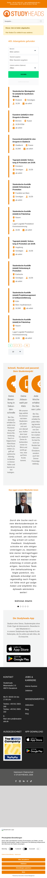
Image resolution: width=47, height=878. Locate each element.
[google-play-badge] (19, 656)
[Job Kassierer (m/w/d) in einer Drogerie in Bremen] (24, 121)
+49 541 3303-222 (17, 2)
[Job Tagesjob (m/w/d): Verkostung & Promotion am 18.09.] (24, 248)
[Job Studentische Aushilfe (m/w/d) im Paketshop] (24, 220)
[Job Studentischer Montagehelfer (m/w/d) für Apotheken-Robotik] (24, 97)
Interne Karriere (31, 686)
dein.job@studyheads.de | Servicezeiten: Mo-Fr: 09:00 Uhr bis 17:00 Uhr (25, 3)
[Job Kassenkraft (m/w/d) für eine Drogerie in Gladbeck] (24, 144)
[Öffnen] (35, 50)
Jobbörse (28, 691)
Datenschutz (28, 772)
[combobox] (23, 50)
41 (27, 345)
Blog (27, 709)
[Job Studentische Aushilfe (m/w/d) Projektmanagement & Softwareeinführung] (24, 300)
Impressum (18, 772)
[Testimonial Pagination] (18, 606)
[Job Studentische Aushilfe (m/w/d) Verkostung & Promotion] (24, 192)
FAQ (27, 714)
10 (13, 352)
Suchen (23, 74)
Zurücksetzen (23, 82)
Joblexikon (29, 705)
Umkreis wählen (18, 65)
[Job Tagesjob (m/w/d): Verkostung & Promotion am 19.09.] (24, 166)
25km (12, 68)
